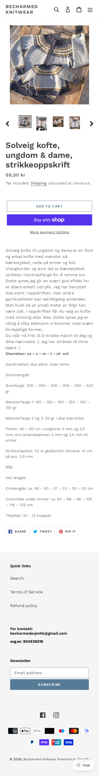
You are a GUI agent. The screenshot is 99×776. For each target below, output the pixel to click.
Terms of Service (26, 592)
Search (17, 578)
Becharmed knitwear (22, 9)
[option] (25, 121)
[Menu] (90, 9)
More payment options (49, 232)
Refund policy (23, 605)
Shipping (38, 183)
